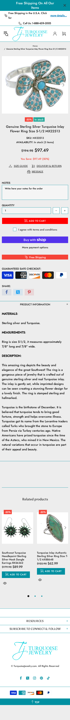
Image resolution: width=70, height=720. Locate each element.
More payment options (35, 247)
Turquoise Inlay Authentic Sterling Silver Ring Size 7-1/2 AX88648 (52, 556)
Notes (6, 182)
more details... (58, 15)
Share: (6, 286)
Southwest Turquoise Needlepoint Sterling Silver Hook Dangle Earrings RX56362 (14, 558)
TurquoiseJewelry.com (30, 34)
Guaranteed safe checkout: (21, 268)
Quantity (8, 205)
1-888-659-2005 (41, 23)
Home (35, 46)
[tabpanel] (17, 551)
